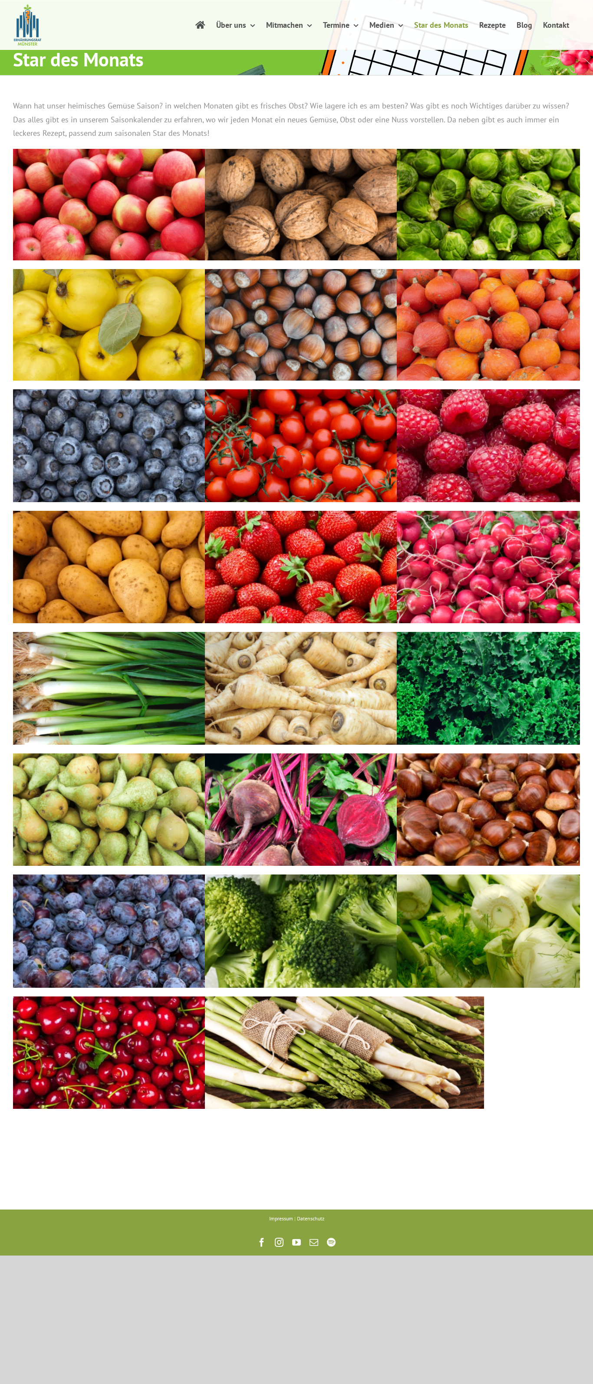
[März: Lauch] (152, 696)
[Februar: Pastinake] (344, 696)
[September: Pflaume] (152, 939)
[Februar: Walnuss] (344, 213)
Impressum (281, 1218)
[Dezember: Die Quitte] (152, 333)
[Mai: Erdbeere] (344, 575)
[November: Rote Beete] (344, 818)
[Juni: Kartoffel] (152, 575)
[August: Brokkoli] (344, 939)
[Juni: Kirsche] (152, 1061)
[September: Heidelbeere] (152, 453)
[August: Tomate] (344, 454)
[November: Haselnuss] (344, 333)
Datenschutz (310, 1218)
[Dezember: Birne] (152, 818)
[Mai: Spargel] (344, 1061)
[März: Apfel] (152, 213)
